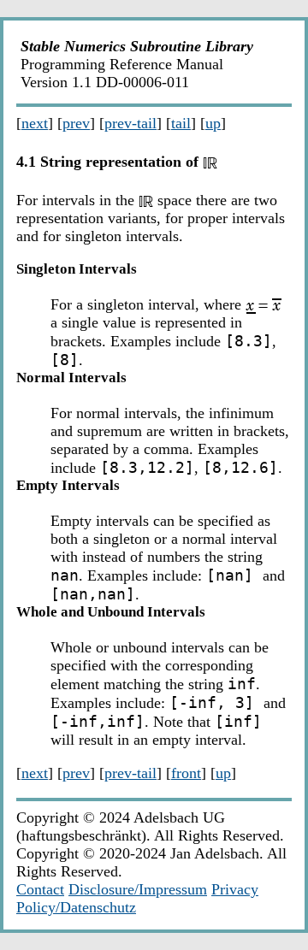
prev (76, 123)
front (186, 773)
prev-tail (130, 123)
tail (181, 123)
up (213, 123)
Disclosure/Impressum (137, 889)
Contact (40, 889)
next (34, 123)
